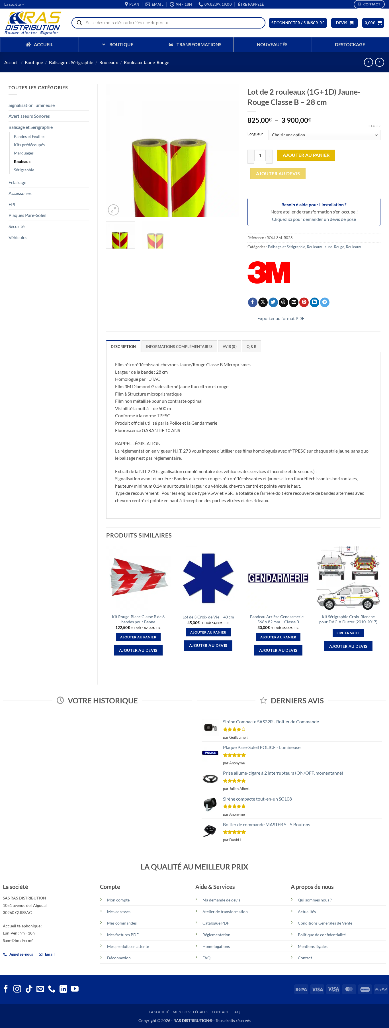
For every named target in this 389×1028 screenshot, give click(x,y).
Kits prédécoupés (29, 144)
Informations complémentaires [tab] (179, 346)
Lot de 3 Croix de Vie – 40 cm (208, 616)
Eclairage (17, 182)
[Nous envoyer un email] (40, 989)
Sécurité (16, 226)
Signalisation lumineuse (32, 105)
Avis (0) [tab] (230, 346)
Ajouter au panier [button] (138, 637)
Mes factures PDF (123, 934)
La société (12, 4)
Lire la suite (348, 633)
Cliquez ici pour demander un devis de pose (314, 219)
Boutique (34, 62)
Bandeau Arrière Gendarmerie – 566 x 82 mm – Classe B (278, 619)
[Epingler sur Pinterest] (304, 302)
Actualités (307, 911)
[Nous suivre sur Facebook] (6, 989)
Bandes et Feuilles (29, 136)
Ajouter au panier (306, 155)
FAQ (206, 957)
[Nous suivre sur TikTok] (29, 989)
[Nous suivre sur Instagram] (17, 989)
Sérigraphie (24, 169)
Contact (305, 957)
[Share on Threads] (283, 302)
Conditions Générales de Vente (325, 923)
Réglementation (216, 934)
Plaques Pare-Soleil (27, 215)
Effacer (374, 126)
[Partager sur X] (263, 302)
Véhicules (18, 237)
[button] (251, 4)
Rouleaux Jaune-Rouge (146, 62)
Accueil (11, 62)
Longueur (255, 134)
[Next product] (368, 62)
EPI (12, 204)
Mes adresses (118, 911)
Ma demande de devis (221, 899)
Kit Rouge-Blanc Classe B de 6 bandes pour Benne (138, 619)
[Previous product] (379, 62)
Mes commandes (122, 923)
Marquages (24, 152)
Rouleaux (108, 62)
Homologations (216, 946)
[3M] (268, 272)
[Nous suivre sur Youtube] (75, 989)
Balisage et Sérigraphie (71, 62)
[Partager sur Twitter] (273, 302)
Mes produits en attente (128, 946)
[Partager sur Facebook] (252, 302)
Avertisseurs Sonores (29, 116)
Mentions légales (312, 946)
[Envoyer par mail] (293, 302)
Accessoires (20, 193)
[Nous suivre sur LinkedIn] (63, 989)
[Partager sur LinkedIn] (314, 302)
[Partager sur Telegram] (324, 302)
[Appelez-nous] (52, 989)
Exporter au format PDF (280, 318)
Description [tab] (123, 346)
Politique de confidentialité (322, 934)
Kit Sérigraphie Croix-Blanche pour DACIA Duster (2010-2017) (348, 619)
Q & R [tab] (252, 346)
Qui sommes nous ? (315, 899)
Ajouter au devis (278, 173)
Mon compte (118, 899)
